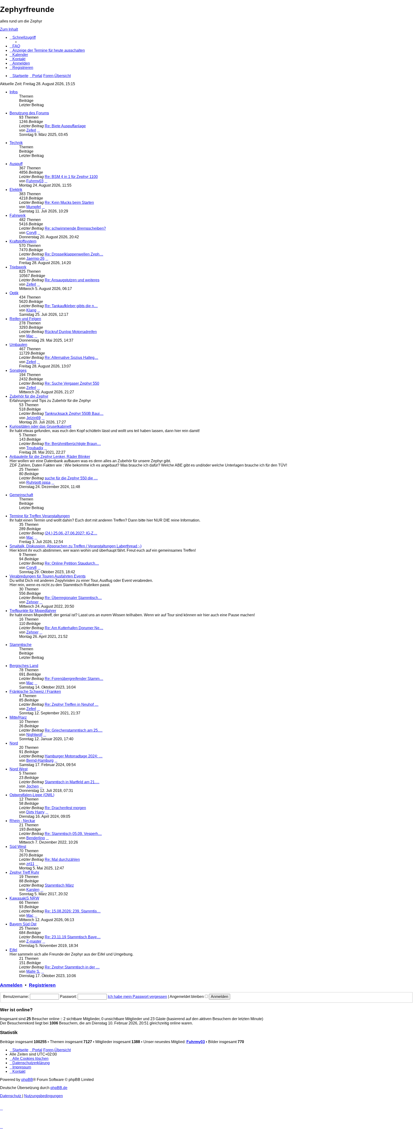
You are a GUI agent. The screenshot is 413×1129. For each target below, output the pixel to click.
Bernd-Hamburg (40, 760)
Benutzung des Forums (29, 113)
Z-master (33, 941)
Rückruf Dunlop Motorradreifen (71, 332)
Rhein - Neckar (22, 821)
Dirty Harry (35, 812)
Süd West (18, 847)
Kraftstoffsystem (23, 241)
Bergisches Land (24, 666)
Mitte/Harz (18, 717)
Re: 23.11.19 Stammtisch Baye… (73, 937)
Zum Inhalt (9, 29)
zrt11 (30, 864)
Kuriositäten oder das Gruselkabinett (40, 426)
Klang (31, 310)
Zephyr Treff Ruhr (24, 872)
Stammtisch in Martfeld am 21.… (72, 782)
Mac (29, 336)
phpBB (27, 1080)
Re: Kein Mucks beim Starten (69, 202)
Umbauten (18, 345)
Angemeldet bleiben (187, 997)
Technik (16, 143)
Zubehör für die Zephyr (29, 396)
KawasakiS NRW (24, 898)
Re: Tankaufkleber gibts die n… (71, 306)
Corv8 (31, 233)
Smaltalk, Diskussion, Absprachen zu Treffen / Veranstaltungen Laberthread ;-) (75, 546)
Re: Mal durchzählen (62, 859)
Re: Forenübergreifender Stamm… (74, 679)
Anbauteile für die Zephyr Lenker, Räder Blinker (50, 457)
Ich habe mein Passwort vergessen (137, 997)
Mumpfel (33, 207)
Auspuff (16, 164)
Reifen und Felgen (25, 319)
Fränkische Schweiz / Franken (35, 692)
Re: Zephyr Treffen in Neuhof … (71, 704)
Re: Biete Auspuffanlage (65, 126)
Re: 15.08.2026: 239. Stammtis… (73, 911)
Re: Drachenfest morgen (65, 808)
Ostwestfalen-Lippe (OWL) (32, 795)
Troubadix (34, 448)
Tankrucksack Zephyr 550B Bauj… (74, 414)
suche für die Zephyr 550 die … (71, 478)
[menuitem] (15, 46)
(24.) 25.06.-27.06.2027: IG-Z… (71, 533)
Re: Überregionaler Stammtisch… (73, 598)
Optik (14, 293)
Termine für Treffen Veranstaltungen (40, 516)
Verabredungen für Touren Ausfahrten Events (48, 576)
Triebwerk (18, 267)
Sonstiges (18, 370)
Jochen (32, 786)
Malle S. (33, 971)
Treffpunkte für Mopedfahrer (33, 611)
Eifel (13, 950)
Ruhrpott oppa (38, 482)
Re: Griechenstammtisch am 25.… (74, 730)
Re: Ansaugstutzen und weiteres (72, 280)
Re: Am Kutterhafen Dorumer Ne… (74, 628)
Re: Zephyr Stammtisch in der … (72, 967)
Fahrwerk (18, 215)
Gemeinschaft (21, 495)
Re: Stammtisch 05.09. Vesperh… (73, 834)
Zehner (32, 602)
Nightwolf (34, 735)
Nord (14, 743)
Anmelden (11, 985)
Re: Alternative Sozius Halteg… (71, 358)
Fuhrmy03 (34, 181)
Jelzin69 (33, 418)
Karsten (32, 890)
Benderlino (35, 838)
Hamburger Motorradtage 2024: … (74, 756)
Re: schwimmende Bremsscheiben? (75, 228)
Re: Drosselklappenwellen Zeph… (74, 254)
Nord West (18, 769)
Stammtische (21, 645)
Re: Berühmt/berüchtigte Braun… (73, 444)
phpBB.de (58, 1088)
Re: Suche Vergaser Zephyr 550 (72, 383)
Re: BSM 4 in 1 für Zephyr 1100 (71, 177)
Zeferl (31, 130)
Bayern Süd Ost (23, 924)
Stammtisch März (59, 885)
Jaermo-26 (35, 258)
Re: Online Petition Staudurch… (72, 563)
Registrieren (42, 985)
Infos (14, 92)
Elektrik (16, 190)
